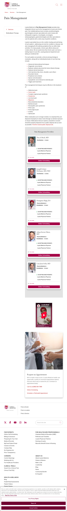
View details (31, 157)
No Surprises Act (9, 450)
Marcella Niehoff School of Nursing (45, 443)
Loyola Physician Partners (43, 439)
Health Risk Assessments (11, 481)
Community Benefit (40, 471)
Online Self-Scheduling (11, 434)
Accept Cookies (33, 508)
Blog (36, 467)
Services (10, 29)
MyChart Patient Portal (10, 443)
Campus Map (8, 448)
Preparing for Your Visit (10, 439)
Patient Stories (8, 486)
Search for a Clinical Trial (11, 468)
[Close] (64, 489)
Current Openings (9, 458)
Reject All (33, 503)
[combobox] (49, 422)
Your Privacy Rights (33, 498)
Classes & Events (9, 445)
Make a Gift (38, 462)
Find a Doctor (25, 407)
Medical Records (9, 441)
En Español (38, 474)
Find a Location (25, 410)
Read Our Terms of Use (11, 495)
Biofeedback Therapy (12, 33)
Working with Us (9, 460)
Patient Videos (8, 484)
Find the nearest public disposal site (42, 124)
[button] (61, 4)
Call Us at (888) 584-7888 (34, 386)
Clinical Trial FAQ (9, 470)
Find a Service (25, 413)
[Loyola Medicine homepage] (12, 9)
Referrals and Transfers (42, 436)
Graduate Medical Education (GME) (45, 434)
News (37, 469)
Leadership (38, 465)
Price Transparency (9, 452)
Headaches (31, 96)
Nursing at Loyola (40, 441)
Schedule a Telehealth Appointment (37, 393)
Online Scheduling (44, 160)
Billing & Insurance (9, 436)
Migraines (31, 100)
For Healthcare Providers (11, 462)
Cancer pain (31, 92)
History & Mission (40, 460)
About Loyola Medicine (42, 458)
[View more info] (32, 146)
